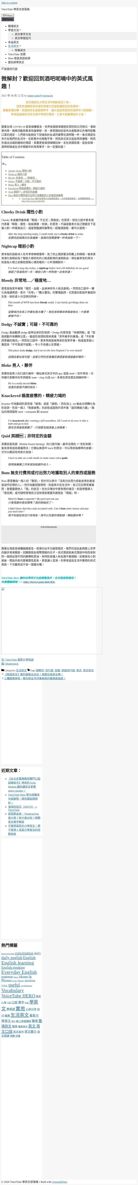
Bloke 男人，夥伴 (17, 185)
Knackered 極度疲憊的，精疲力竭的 (26, 188)
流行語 (49, 670)
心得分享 (31, 1009)
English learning (17, 962)
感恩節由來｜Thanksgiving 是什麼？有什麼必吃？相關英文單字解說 (24, 817)
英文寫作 (18, 1031)
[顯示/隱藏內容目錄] (4, 164)
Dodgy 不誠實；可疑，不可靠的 (24, 181)
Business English (7, 954)
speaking (30, 980)
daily (37, 953)
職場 (35, 1021)
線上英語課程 (23, 1021)
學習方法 (13, 30)
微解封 (40, 670)
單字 (21, 1002)
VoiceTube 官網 (17, 54)
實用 (20, 1008)
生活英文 (13, 46)
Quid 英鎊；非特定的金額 (22, 192)
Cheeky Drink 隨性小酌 (20, 170)
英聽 (12, 1036)
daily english (11, 957)
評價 (17, 1036)
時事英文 (20, 50)
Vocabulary (12, 990)
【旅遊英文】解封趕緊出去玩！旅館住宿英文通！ (33, 674)
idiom (15, 977)
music (14, 981)
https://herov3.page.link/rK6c (39, 582)
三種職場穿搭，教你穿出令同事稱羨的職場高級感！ (35, 678)
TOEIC (4, 985)
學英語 (10, 1009)
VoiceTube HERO (18, 995)
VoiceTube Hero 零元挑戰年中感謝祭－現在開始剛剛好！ (24, 798)
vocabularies (26, 985)
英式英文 (88, 670)
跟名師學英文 (16, 62)
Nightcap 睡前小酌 (17, 174)
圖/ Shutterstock (10, 663)
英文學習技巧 (23, 38)
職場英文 (13, 26)
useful (14, 984)
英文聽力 (31, 1031)
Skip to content (9, 2)
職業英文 (23, 1026)
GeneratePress (59, 1181)
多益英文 (13, 42)
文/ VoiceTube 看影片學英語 (17, 659)
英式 (79, 670)
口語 (9, 1003)
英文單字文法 (23, 34)
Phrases (21, 981)
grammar (7, 976)
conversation (24, 953)
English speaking (13, 967)
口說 (14, 1002)
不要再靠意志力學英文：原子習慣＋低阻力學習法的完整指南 (24, 829)
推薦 (7, 1015)
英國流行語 (68, 670)
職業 (15, 1026)
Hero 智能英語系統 (19, 58)
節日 (13, 1021)
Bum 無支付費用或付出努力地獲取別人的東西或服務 (35, 195)
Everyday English (19, 972)
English (29, 957)
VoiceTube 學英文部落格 (15, 9)
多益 (27, 1003)
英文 (32, 1026)
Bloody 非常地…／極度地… (22, 178)
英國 (57, 670)
